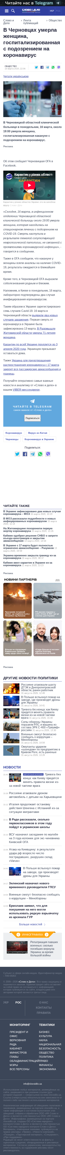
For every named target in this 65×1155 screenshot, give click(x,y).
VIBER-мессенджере (26, 389)
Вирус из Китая (37, 432)
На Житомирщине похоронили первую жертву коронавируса (28, 529)
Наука (43, 1040)
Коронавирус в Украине (39, 439)
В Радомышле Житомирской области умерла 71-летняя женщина (29, 333)
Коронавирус (14, 432)
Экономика (47, 1069)
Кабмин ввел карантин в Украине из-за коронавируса (27, 564)
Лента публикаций (30, 22)
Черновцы (12, 439)
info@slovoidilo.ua (32, 1084)
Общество (55, 20)
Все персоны (19, 1069)
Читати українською (16, 76)
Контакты (44, 1007)
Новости (12, 767)
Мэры (14, 1065)
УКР (52, 11)
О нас (43, 1002)
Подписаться (32, 418)
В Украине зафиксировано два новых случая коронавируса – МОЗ (32, 512)
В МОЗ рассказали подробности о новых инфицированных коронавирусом (30, 521)
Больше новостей (30, 924)
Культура (45, 1036)
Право (43, 1060)
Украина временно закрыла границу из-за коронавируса (29, 556)
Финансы (46, 1065)
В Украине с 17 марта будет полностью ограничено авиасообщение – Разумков (30, 548)
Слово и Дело (8, 22)
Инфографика (32, 934)
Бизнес (44, 1032)
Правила (44, 1012)
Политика (46, 1056)
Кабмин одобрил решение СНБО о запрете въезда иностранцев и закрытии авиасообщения (30, 538)
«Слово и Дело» (26, 981)
